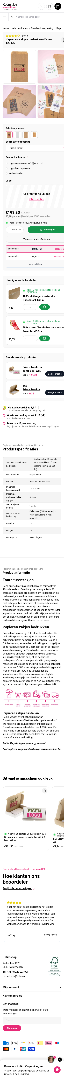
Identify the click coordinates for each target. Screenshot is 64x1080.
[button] (41, 6)
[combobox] (38, 17)
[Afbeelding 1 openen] (19, 66)
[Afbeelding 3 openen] (19, 101)
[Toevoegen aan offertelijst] (44, 790)
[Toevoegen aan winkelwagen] (44, 307)
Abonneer (12, 1028)
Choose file (36, 199)
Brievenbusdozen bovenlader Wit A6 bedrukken (32, 369)
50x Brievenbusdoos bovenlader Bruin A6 (32, 387)
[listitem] (9, 134)
